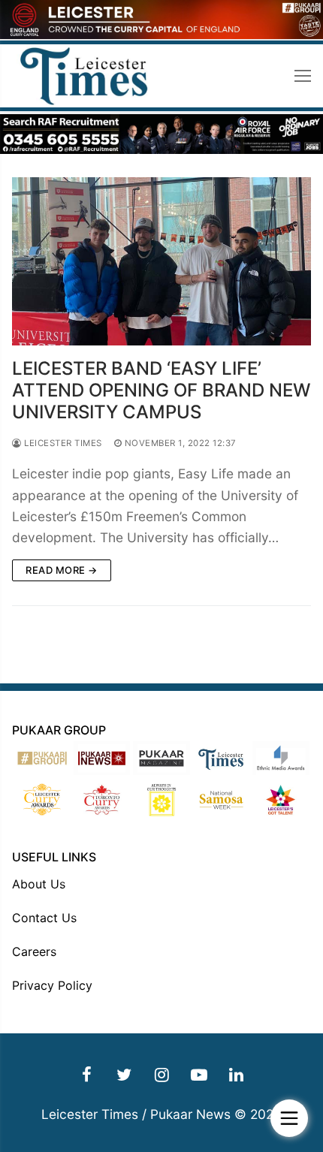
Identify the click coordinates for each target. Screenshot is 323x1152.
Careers (34, 951)
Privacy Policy (52, 985)
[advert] (161, 35)
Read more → (62, 570)
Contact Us (44, 917)
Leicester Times (62, 443)
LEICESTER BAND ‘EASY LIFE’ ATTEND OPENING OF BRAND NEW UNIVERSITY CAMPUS (161, 390)
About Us (38, 883)
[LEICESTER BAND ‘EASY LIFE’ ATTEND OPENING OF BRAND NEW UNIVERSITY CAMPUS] (161, 261)
